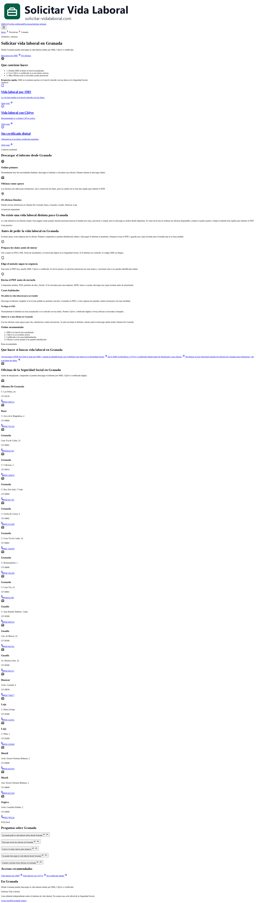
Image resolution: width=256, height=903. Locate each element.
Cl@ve (8, 24)
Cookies (22, 901)
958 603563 (9, 769)
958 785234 (9, 817)
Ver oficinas (26, 56)
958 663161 (9, 646)
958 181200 (9, 573)
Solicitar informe (39, 24)
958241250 (9, 451)
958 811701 (9, 500)
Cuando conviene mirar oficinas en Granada (19, 863)
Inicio (3, 32)
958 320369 (9, 744)
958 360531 (9, 402)
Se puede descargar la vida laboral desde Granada (21, 856)
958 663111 (9, 671)
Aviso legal (6, 901)
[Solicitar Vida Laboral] (66, 22)
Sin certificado (17, 24)
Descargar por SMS (9, 56)
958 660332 (9, 622)
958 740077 (9, 695)
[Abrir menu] (3, 27)
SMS (3, 24)
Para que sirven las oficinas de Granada (17, 842)
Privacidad (15, 901)
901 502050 (9, 549)
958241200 (9, 598)
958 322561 (9, 720)
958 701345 (9, 426)
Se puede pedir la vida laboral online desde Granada (22, 835)
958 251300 (9, 524)
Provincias (27, 24)
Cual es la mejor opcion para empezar (16, 849)
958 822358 (9, 793)
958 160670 (9, 475)
